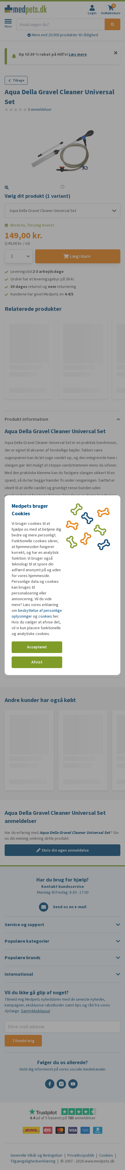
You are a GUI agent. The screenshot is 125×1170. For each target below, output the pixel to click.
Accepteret (37, 647)
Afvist (36, 662)
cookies (45, 616)
